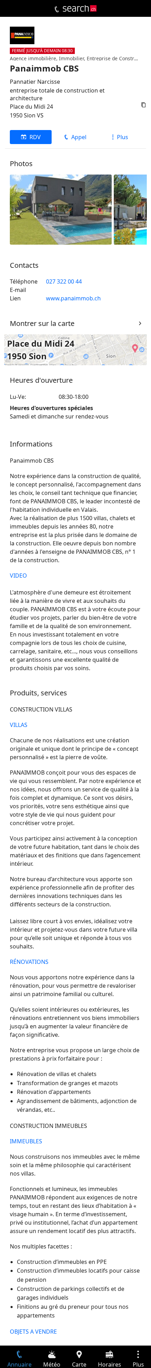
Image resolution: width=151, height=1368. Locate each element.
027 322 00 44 (64, 281)
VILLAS (18, 725)
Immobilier (71, 58)
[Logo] (80, 8)
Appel (78, 137)
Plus (122, 137)
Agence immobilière (33, 58)
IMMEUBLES (26, 1141)
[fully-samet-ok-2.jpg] (61, 209)
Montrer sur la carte (42, 323)
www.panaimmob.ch (73, 298)
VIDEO (18, 575)
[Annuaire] (57, 9)
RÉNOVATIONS (29, 962)
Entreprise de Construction (117, 58)
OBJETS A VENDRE (33, 1331)
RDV (35, 137)
